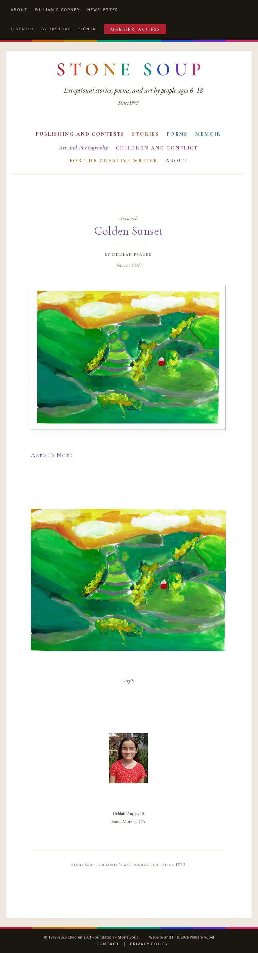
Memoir (208, 134)
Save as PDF (128, 265)
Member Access (135, 29)
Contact (107, 944)
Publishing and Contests (80, 134)
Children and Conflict (157, 148)
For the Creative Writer (114, 161)
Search (25, 29)
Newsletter (102, 10)
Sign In (87, 29)
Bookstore (56, 29)
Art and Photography (83, 147)
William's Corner (57, 10)
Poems (177, 134)
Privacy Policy (149, 944)
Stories (145, 134)
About (19, 10)
